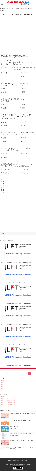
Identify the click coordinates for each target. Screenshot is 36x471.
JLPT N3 (3, 384)
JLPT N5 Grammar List (8, 404)
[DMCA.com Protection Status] (18, 467)
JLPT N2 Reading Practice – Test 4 (20, 420)
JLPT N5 (3, 388)
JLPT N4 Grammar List (8, 402)
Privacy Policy (23, 460)
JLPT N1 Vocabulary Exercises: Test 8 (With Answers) (16, 262)
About (10, 460)
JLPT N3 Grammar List (8, 401)
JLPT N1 (3, 381)
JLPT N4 (3, 386)
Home (2, 8)
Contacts (15, 460)
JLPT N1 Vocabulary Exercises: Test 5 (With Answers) (16, 324)
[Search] (29, 373)
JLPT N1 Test (9, 8)
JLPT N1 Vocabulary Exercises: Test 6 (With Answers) (16, 303)
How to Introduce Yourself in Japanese (21, 440)
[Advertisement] (18, 35)
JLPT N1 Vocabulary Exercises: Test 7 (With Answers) (16, 283)
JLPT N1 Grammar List (8, 397)
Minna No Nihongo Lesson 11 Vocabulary (22, 413)
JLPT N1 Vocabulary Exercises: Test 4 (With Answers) (16, 345)
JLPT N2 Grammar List (8, 399)
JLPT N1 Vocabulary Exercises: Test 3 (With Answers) (16, 365)
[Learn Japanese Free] (18, 3)
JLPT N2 (3, 383)
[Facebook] (18, 462)
